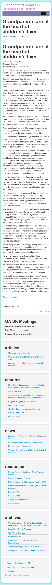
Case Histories (14, 503)
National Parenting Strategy (19, 478)
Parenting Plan (14, 492)
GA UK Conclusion (16, 412)
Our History (19, 563)
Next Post (44, 311)
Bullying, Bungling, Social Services (22, 401)
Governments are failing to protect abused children (25, 364)
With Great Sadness (16, 532)
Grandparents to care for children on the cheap (27, 550)
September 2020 (15, 391)
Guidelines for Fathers (17, 405)
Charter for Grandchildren (18, 499)
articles (13, 297)
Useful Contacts (14, 495)
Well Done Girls (14, 536)
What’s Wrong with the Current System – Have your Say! (27, 486)
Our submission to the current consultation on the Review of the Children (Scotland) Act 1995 (27, 524)
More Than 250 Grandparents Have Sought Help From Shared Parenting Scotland (26, 386)
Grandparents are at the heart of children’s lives (25, 358)
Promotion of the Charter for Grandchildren (25, 442)
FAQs (29, 563)
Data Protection (13, 567)
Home (9, 563)
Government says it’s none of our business (26, 546)
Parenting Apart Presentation (20, 446)
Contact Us (11, 571)
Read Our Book (28, 567)
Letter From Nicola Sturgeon (19, 529)
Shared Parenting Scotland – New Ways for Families (26, 473)
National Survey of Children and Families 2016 (27, 482)
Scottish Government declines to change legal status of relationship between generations (27, 396)
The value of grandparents (19, 353)
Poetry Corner (14, 416)
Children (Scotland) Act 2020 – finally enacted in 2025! (27, 451)
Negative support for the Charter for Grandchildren (22, 541)
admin (26, 36)
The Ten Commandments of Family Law (24, 409)
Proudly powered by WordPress (19, 575)
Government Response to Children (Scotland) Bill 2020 (27, 437)
